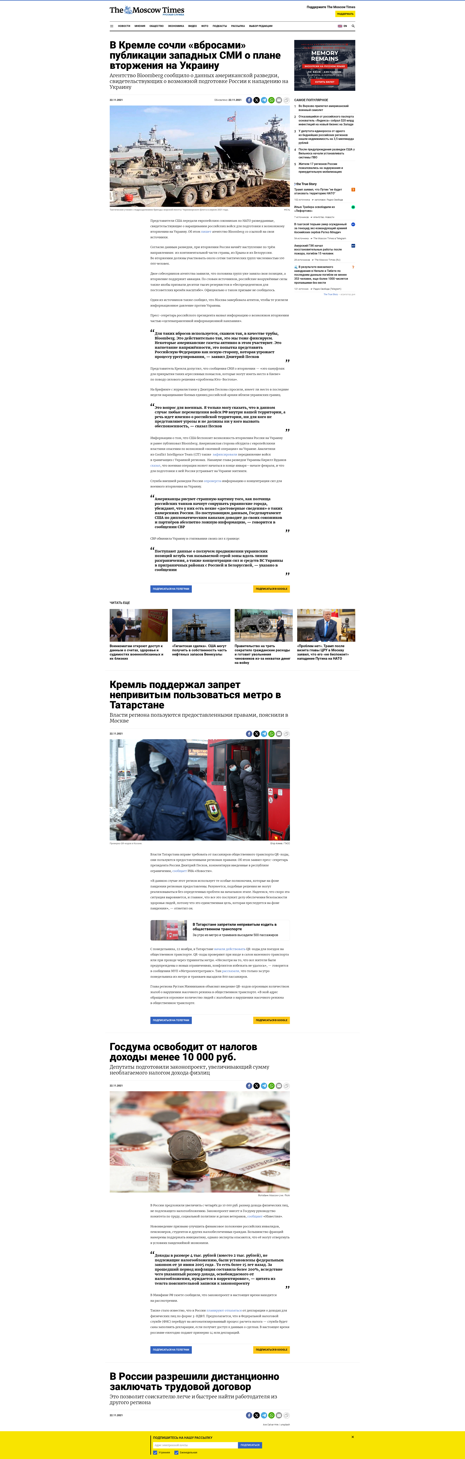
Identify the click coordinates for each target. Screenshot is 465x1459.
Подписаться (232, 750)
